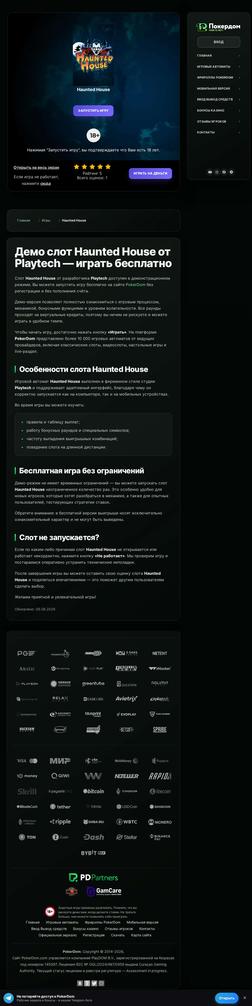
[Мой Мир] (101, 983)
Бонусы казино (210, 110)
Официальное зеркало (58, 935)
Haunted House (74, 220)
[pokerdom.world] (217, 172)
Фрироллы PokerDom (215, 77)
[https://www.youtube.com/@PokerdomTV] (209, 172)
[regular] (92, 166)
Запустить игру (93, 110)
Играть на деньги (150, 173)
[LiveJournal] (108, 983)
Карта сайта (141, 935)
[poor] (84, 166)
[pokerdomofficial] (224, 172)
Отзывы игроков (211, 121)
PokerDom (135, 284)
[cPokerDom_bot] (231, 172)
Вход (218, 42)
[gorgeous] (108, 166)
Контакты (206, 132)
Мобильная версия (213, 88)
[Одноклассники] (87, 983)
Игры (46, 220)
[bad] (76, 166)
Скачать (118, 935)
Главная (204, 55)
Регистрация (94, 935)
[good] (100, 166)
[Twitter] (94, 983)
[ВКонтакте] (80, 983)
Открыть (227, 998)
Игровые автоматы (214, 66)
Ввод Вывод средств (215, 99)
